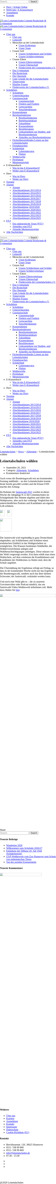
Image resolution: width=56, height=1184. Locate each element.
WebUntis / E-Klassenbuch (19, 10)
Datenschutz (12, 1129)
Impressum (11, 1127)
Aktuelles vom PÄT (22, 226)
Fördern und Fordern (29, 104)
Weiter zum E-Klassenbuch (25, 170)
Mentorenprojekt (20, 162)
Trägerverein (18, 81)
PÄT (8, 221)
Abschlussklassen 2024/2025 (26, 218)
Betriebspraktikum (28, 120)
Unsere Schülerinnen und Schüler (35, 53)
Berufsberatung (26, 129)
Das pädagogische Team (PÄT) (27, 223)
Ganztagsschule (20, 98)
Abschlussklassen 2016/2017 (26, 198)
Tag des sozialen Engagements (21, 862)
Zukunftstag (24, 123)
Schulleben (11, 90)
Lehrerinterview (26, 151)
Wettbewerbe (18, 157)
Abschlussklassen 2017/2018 (26, 201)
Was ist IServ (18, 176)
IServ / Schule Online (16, 7)
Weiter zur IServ (20, 179)
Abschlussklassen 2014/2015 (26, 193)
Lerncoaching (25, 106)
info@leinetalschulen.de (18, 1153)
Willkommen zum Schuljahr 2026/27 (24, 848)
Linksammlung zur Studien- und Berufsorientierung (34, 133)
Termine (10, 182)
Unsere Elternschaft (28, 65)
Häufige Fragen (20, 84)
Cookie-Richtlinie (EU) (17, 1132)
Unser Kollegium (27, 45)
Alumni (10, 184)
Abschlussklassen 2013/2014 (26, 190)
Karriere (10, 1118)
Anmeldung (12, 12)
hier (17, 590)
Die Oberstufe (19, 76)
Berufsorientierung (21, 115)
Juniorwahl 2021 (24, 492)
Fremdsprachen (20, 145)
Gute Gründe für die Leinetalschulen (30, 79)
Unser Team (25, 48)
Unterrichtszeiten (20, 95)
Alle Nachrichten (14, 232)
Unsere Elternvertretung (30, 62)
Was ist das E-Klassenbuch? (26, 168)
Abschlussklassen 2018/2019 (26, 204)
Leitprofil (17, 40)
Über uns (10, 34)
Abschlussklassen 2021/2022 (26, 212)
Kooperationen (19, 112)
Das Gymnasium (20, 70)
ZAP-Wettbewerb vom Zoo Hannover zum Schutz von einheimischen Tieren (31, 858)
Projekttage (17, 159)
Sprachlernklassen (27, 109)
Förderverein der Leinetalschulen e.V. (37, 67)
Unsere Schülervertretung (31, 56)
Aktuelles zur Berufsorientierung (35, 137)
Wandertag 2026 (14, 845)
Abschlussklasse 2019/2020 (26, 207)
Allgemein (21, 470)
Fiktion (22, 154)
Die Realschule (19, 73)
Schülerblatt (18, 148)
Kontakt (10, 15)
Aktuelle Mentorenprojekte (25, 229)
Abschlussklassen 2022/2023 (26, 215)
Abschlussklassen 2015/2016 (26, 196)
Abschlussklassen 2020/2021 (26, 209)
